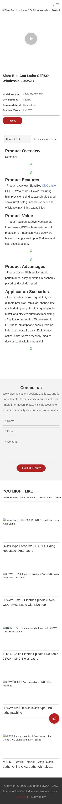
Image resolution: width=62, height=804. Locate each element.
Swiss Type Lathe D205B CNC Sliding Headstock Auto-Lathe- (29, 548)
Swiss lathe (46, 497)
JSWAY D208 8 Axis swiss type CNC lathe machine (28, 710)
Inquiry (12, 120)
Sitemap (21, 796)
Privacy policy (37, 796)
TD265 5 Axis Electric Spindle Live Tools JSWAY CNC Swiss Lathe (30, 656)
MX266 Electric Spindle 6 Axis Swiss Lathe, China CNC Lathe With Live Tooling (28, 764)
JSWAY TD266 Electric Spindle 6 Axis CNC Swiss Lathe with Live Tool (29, 602)
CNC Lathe (49, 185)
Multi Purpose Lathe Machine (20, 497)
